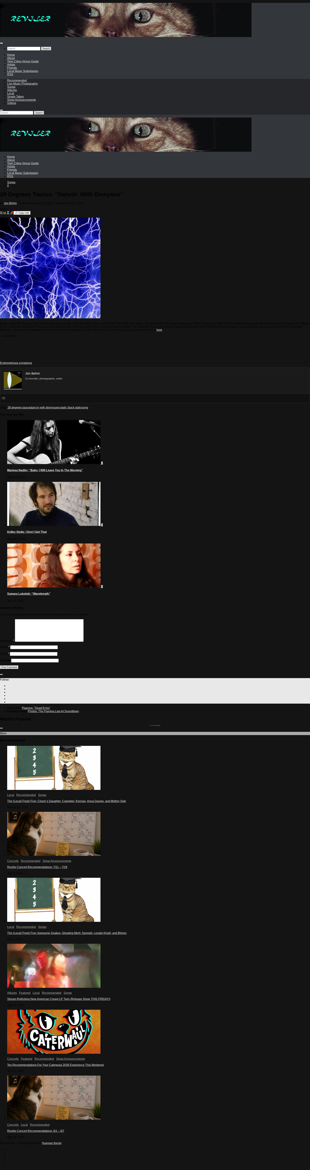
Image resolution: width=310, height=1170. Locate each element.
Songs (11, 86)
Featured (24, 992)
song (85, 407)
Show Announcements (21, 99)
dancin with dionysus (43, 407)
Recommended (17, 80)
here (159, 329)
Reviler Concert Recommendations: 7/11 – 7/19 (37, 867)
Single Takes (15, 96)
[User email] (3, 398)
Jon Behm (10, 203)
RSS (10, 74)
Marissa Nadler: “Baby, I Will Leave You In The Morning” (45, 470)
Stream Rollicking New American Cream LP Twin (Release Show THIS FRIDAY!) (58, 999)
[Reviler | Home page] (126, 36)
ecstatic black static (69, 407)
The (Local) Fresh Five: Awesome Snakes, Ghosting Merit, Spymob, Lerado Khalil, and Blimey (67, 933)
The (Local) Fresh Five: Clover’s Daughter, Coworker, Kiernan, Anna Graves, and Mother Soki (66, 801)
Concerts (13, 860)
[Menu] (1, 43)
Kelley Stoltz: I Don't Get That (27, 531)
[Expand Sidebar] (1, 674)
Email (4, 653)
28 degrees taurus (19, 407)
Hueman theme (52, 1143)
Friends (12, 67)
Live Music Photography (22, 83)
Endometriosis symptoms (16, 362)
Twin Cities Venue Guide (23, 61)
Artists (11, 64)
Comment (7, 640)
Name (5, 647)
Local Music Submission (22, 71)
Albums (12, 90)
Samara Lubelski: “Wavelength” (28, 593)
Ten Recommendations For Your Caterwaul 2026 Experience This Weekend (55, 1064)
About (11, 58)
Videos (11, 103)
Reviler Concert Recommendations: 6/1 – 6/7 (35, 1130)
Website (5, 660)
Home (11, 54)
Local (10, 93)
